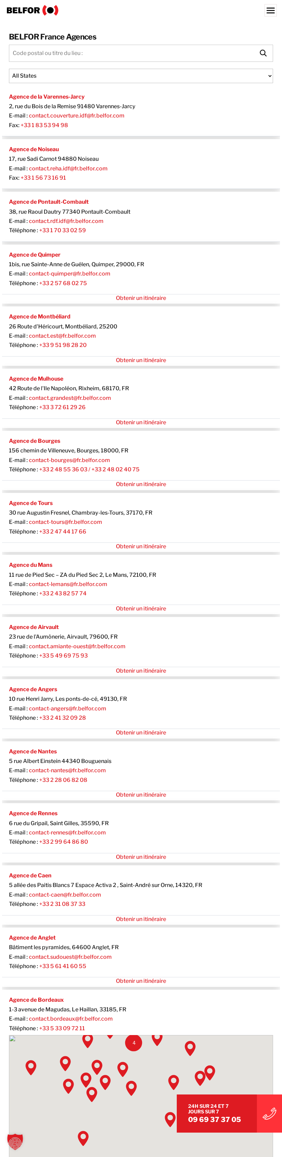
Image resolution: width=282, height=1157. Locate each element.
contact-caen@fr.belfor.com (65, 894)
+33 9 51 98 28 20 (63, 345)
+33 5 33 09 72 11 (62, 1028)
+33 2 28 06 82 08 (63, 780)
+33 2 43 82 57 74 (63, 593)
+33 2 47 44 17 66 (62, 531)
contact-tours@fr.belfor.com (65, 522)
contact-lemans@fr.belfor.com (68, 584)
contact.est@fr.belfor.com (62, 336)
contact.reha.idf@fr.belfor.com (68, 168)
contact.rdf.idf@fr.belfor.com (66, 221)
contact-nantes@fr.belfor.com (67, 770)
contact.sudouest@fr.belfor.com (70, 957)
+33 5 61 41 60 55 (62, 966)
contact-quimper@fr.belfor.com (69, 273)
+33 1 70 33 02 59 (62, 230)
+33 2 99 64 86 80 (63, 842)
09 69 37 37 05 (214, 1119)
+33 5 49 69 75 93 (63, 655)
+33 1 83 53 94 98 (44, 125)
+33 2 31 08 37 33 (62, 904)
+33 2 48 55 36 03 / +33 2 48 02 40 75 (89, 469)
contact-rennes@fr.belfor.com (67, 832)
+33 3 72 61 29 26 (62, 407)
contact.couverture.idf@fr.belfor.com (76, 115)
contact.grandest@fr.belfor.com (70, 398)
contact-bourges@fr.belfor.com (69, 460)
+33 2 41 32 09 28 (62, 718)
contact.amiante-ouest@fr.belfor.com (77, 646)
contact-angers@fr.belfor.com (67, 708)
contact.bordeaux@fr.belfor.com (71, 1018)
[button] (133, 1042)
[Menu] (270, 10)
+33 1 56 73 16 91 (43, 178)
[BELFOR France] (141, 10)
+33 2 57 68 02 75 (63, 283)
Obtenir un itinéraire (141, 298)
